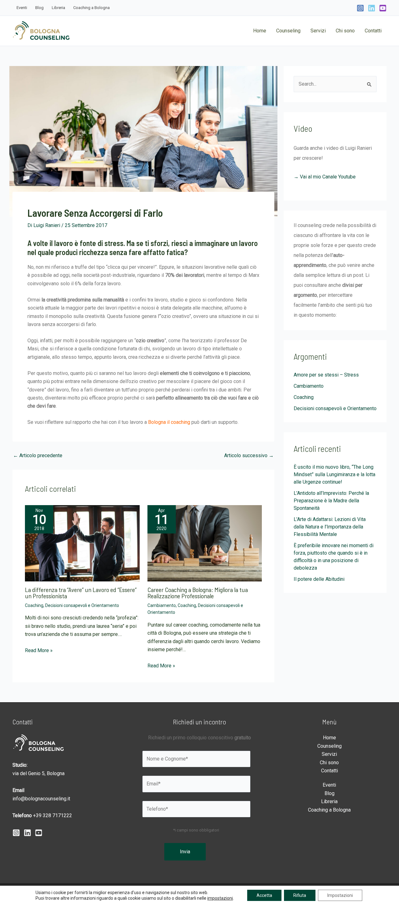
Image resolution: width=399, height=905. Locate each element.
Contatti (329, 771)
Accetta (264, 895)
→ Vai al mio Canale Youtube (325, 177)
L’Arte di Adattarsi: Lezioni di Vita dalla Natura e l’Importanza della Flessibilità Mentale (330, 526)
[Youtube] (38, 832)
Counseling (329, 746)
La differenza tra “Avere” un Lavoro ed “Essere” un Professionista (81, 592)
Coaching (34, 605)
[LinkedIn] (371, 8)
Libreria (329, 801)
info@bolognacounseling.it (41, 799)
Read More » (39, 650)
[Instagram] (360, 8)
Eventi (329, 785)
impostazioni (220, 898)
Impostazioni (340, 895)
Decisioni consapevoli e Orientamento (82, 605)
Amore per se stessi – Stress (326, 375)
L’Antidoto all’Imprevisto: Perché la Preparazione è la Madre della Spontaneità (331, 500)
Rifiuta (299, 895)
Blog (329, 793)
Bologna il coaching (169, 422)
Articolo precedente (37, 455)
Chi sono (329, 762)
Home (329, 738)
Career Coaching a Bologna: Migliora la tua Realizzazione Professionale (197, 592)
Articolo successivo (249, 455)
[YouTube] (383, 8)
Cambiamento (161, 605)
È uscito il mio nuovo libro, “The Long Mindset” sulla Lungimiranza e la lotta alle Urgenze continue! (334, 474)
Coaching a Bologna (329, 810)
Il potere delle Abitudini (319, 579)
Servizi (329, 754)
